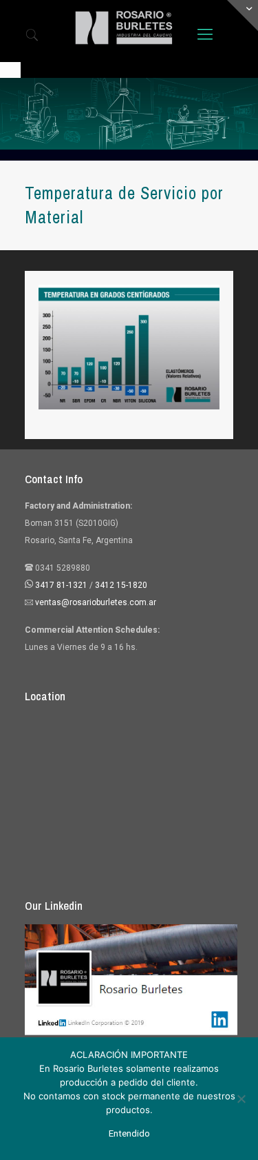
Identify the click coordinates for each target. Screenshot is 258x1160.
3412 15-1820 (121, 585)
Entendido (129, 1133)
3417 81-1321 (61, 585)
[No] (241, 1099)
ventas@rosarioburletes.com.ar (94, 602)
